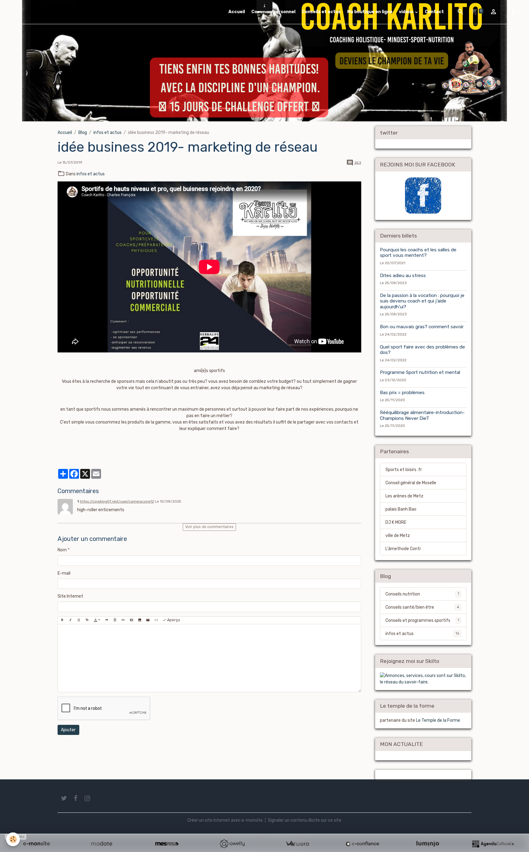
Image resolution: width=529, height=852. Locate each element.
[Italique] (70, 620)
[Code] (156, 620)
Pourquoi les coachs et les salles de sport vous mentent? (418, 252)
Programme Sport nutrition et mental (420, 372)
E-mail (64, 573)
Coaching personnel (273, 11)
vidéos (406, 11)
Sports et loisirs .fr (403, 469)
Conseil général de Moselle (410, 482)
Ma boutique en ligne (369, 11)
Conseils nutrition (422, 594)
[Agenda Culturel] (493, 843)
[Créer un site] (36, 843)
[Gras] (62, 620)
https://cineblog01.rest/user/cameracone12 (117, 501)
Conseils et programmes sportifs (422, 620)
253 (358, 162)
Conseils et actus (321, 11)
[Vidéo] (148, 620)
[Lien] (123, 620)
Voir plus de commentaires (209, 527)
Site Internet (70, 596)
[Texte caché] (131, 620)
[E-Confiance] (362, 843)
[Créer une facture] (297, 843)
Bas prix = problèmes (402, 392)
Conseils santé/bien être (422, 607)
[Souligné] (78, 620)
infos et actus (107, 132)
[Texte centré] (115, 620)
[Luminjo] (428, 843)
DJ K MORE (395, 522)
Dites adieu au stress (403, 275)
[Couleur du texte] (97, 620)
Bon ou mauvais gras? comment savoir (421, 326)
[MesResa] (167, 843)
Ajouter (68, 729)
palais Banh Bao (400, 509)
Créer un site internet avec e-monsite (225, 820)
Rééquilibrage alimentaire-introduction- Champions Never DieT (422, 415)
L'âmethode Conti (403, 548)
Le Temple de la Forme (438, 720)
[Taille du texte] (87, 620)
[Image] (139, 620)
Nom (62, 550)
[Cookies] (13, 839)
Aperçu (173, 620)
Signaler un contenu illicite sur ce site (304, 820)
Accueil (236, 11)
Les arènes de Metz (404, 496)
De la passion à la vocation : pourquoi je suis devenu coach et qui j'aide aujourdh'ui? (422, 301)
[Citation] (106, 620)
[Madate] (102, 843)
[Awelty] (232, 843)
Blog (82, 132)
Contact (434, 11)
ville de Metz (397, 535)
